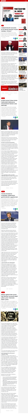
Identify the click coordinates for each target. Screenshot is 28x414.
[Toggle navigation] (26, 1)
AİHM (7, 288)
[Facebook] (15, 38)
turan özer (12, 410)
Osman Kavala (10, 288)
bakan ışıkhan (7, 410)
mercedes (9, 94)
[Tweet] (14, 38)
